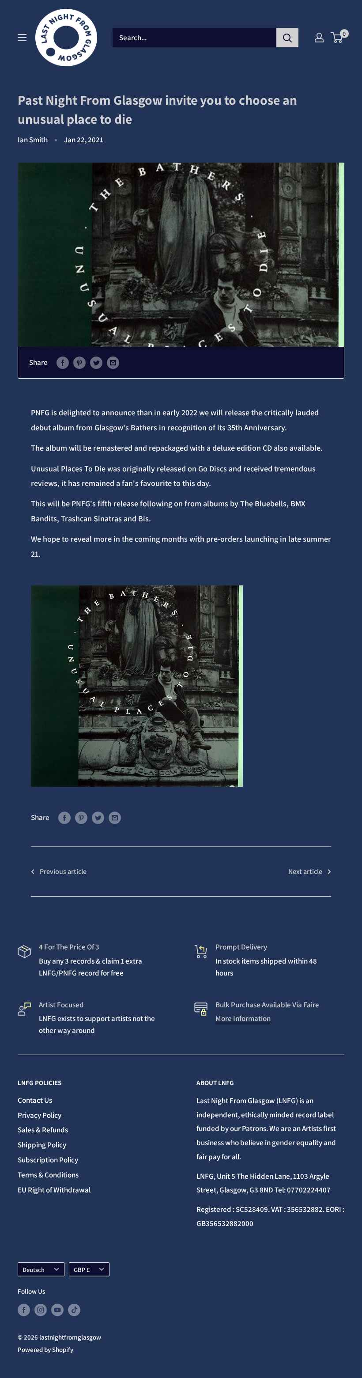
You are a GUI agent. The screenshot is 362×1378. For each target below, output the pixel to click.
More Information (243, 1018)
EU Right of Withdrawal (54, 1190)
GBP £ (82, 1269)
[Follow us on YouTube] (57, 1309)
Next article (305, 871)
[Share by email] (113, 363)
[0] (337, 37)
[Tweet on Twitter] (96, 363)
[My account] (319, 37)
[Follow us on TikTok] (74, 1309)
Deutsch (34, 1269)
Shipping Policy (42, 1145)
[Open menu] (22, 37)
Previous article (63, 871)
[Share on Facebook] (63, 363)
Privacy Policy (39, 1115)
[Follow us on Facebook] (24, 1309)
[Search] (287, 37)
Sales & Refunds (43, 1130)
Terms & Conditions (48, 1175)
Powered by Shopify (45, 1349)
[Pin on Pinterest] (79, 363)
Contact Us (35, 1100)
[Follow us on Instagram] (40, 1309)
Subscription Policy (48, 1160)
